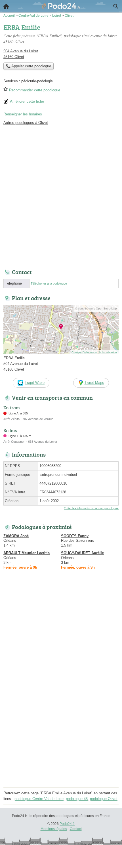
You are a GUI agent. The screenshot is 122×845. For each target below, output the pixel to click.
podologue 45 (77, 799)
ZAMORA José (16, 536)
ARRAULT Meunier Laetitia (26, 553)
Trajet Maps (94, 382)
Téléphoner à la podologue (49, 283)
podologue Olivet (103, 799)
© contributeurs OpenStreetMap (96, 308)
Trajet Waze (35, 382)
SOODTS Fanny (75, 536)
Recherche (116, 6)
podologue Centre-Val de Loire (39, 799)
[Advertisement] (61, 195)
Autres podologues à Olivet (25, 123)
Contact (76, 829)
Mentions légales (54, 829)
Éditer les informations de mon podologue (91, 508)
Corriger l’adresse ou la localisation (94, 352)
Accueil (6, 6)
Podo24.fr (67, 824)
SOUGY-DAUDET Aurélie (82, 553)
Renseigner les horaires (22, 114)
